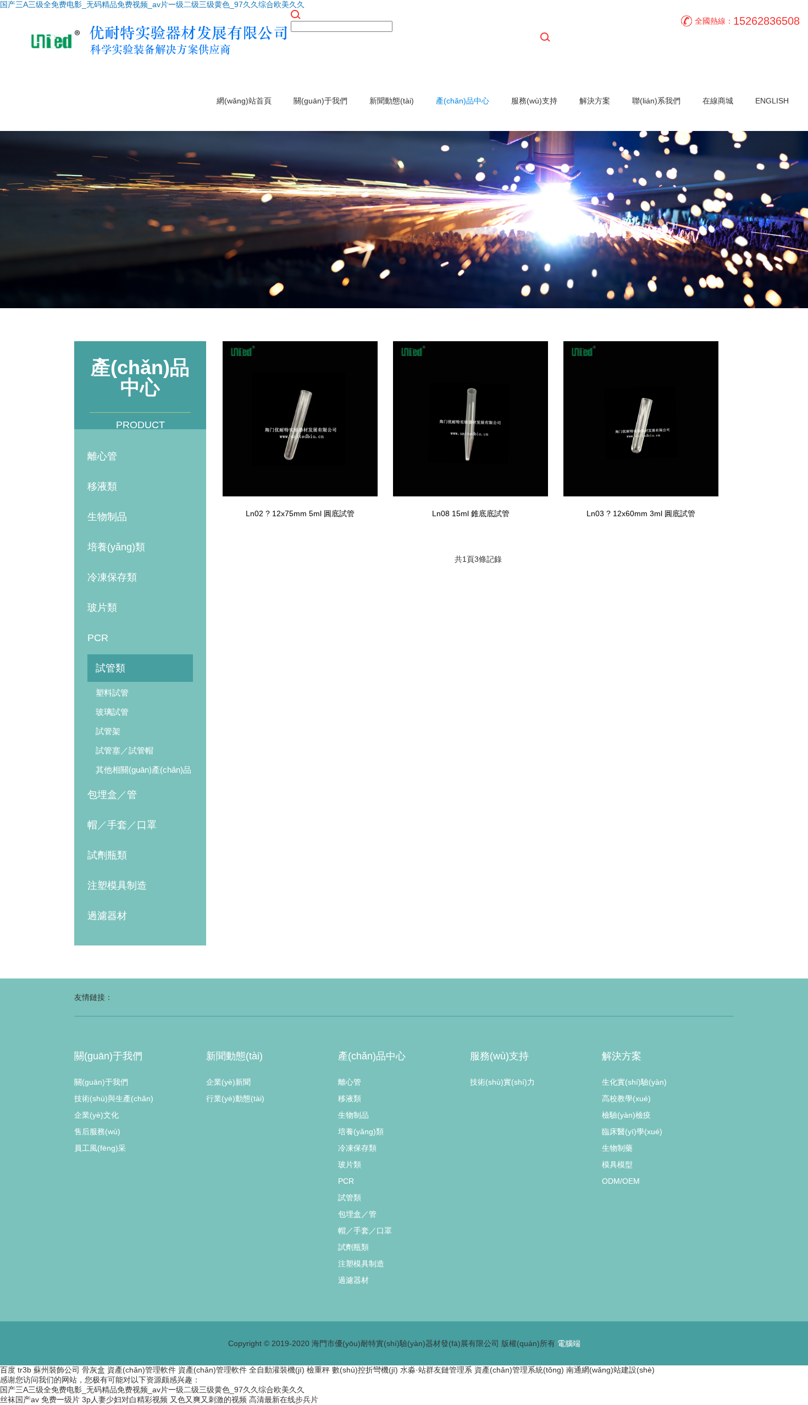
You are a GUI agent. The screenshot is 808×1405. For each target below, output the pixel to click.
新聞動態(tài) (391, 100)
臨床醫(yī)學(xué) (632, 1131)
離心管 (102, 456)
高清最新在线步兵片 (283, 1399)
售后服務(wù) (97, 1131)
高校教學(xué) (626, 1098)
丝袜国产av (19, 1399)
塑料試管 (112, 692)
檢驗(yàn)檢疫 (626, 1115)
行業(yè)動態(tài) (235, 1098)
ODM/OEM (621, 1181)
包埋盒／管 (112, 794)
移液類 (102, 486)
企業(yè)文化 (96, 1115)
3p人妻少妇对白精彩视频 (125, 1399)
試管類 (110, 668)
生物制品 (107, 516)
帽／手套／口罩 (122, 824)
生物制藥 (617, 1148)
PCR (97, 637)
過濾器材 (107, 915)
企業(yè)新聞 (228, 1082)
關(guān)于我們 (320, 100)
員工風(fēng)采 (100, 1148)
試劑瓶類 (107, 855)
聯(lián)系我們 (656, 100)
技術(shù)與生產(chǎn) (113, 1098)
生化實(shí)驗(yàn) (634, 1082)
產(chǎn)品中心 (462, 100)
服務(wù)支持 (534, 100)
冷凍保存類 (112, 577)
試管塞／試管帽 (124, 750)
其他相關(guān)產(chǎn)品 (143, 769)
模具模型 (617, 1164)
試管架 (108, 731)
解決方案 (594, 100)
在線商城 (717, 100)
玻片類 (102, 607)
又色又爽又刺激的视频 (208, 1399)
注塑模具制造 (117, 885)
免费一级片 (60, 1399)
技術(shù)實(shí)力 (502, 1082)
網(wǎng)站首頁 (244, 100)
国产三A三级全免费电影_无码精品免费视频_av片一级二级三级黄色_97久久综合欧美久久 (152, 4)
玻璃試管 (112, 712)
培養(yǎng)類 (116, 547)
